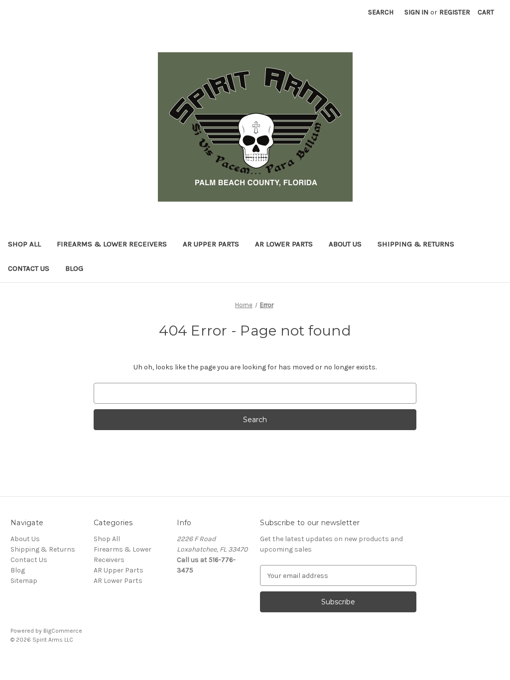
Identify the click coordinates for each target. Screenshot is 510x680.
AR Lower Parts (284, 243)
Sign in (416, 12)
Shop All (24, 243)
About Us (345, 243)
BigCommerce (62, 630)
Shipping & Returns (416, 243)
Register (454, 12)
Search (380, 12)
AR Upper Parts (211, 243)
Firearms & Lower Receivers (112, 243)
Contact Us (28, 268)
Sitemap (23, 580)
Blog (74, 268)
